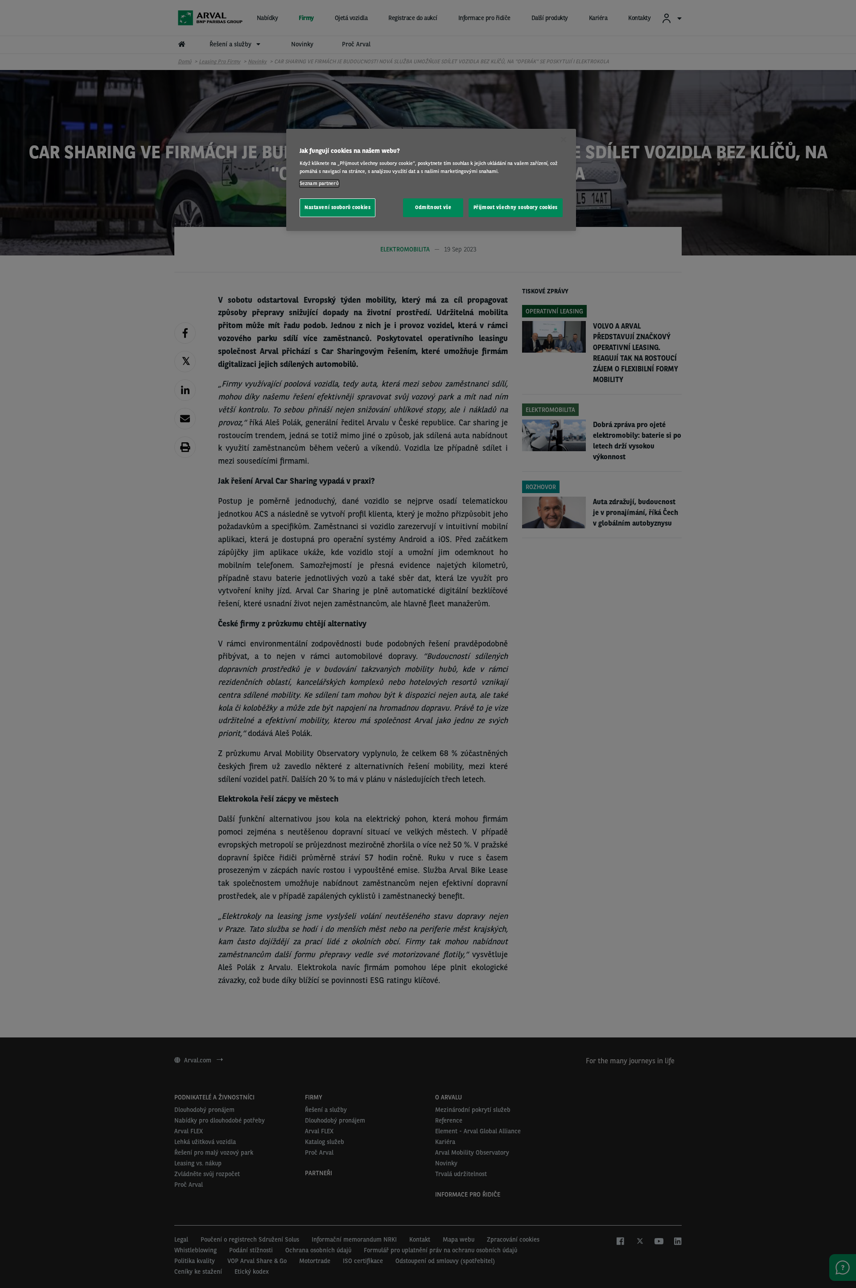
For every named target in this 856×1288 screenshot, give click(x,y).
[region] (431, 180)
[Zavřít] (563, 139)
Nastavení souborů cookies (337, 207)
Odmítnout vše (433, 207)
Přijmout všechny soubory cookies (515, 207)
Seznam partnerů (319, 183)
